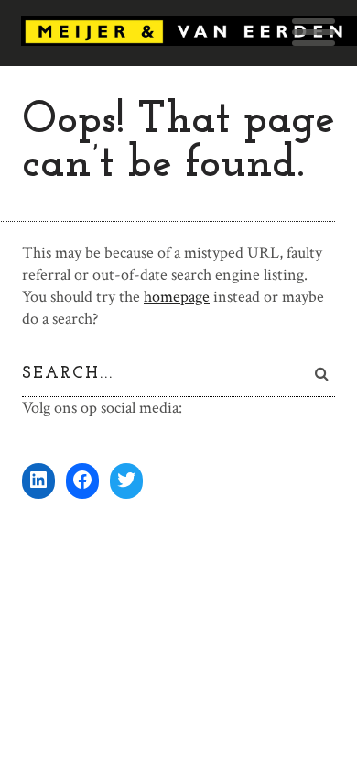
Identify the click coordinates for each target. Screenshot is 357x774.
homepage (177, 296)
